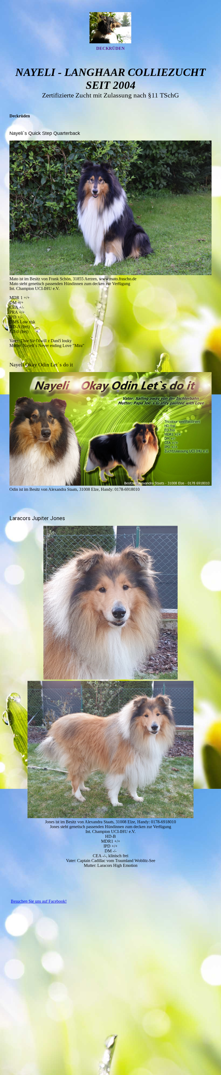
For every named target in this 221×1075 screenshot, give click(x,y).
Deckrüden (110, 48)
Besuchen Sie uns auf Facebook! (39, 901)
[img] (110, 27)
